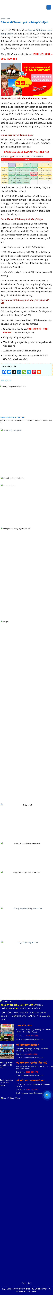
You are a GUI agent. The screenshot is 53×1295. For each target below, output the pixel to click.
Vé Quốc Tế (5, 19)
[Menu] (48, 7)
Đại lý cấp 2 (27, 1283)
